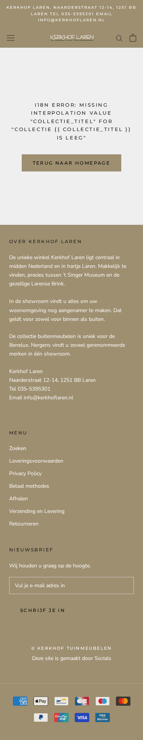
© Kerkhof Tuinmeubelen (71, 648)
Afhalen (18, 498)
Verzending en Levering (36, 511)
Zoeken (17, 448)
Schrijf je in (42, 610)
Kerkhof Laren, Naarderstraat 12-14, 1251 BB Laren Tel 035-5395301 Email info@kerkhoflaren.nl (71, 13)
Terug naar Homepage (72, 163)
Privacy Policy (25, 473)
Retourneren (24, 523)
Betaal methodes (29, 486)
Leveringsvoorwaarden (36, 461)
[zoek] (119, 38)
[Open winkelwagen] (133, 38)
